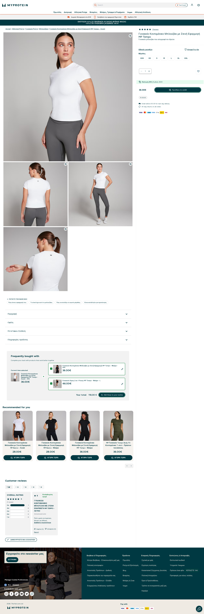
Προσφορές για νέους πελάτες (181, 575)
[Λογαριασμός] (192, 5)
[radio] (142, 58)
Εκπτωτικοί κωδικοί (177, 560)
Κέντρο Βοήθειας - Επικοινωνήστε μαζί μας (103, 560)
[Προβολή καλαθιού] (198, 5)
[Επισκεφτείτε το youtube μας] (22, 594)
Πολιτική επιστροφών (95, 565)
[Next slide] (132, 440)
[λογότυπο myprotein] (15, 5)
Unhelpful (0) (51, 529)
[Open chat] (32, 594)
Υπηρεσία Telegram (177, 565)
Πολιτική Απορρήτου (149, 575)
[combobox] (140, 5)
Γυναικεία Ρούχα (31, 29)
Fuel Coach (182, 5)
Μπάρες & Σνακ (128, 581)
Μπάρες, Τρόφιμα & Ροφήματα (112, 12)
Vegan (129, 12)
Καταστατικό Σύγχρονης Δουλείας (154, 570)
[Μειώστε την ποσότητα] (141, 71)
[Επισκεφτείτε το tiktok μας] (16, 594)
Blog (124, 570)
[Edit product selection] (122, 369)
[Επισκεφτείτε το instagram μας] (6, 594)
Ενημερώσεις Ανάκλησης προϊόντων (101, 586)
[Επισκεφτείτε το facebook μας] (11, 594)
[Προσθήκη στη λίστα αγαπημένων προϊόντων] (198, 71)
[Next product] (131, 466)
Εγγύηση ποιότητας (149, 565)
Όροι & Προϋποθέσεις (150, 581)
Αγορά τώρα (19, 458)
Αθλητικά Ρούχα (80, 12)
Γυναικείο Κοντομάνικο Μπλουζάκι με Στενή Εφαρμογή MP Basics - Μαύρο (51, 445)
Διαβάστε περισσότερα (42, 522)
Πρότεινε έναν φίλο (184, 570)
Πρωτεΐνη (57, 12)
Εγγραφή (12, 560)
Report (36, 532)
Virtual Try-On (193, 50)
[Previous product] (127, 466)
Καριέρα (145, 591)
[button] (199, 609)
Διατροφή (68, 12)
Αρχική (8, 29)
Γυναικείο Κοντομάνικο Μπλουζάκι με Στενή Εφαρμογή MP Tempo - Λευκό (77, 29)
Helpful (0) (40, 529)
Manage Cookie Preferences (16, 580)
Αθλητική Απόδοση (143, 12)
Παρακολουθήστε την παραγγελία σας (101, 575)
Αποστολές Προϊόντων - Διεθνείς (99, 570)
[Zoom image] (130, 35)
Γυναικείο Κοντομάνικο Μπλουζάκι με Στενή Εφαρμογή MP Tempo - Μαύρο (85, 445)
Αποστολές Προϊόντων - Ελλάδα (99, 581)
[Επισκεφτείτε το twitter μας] (27, 594)
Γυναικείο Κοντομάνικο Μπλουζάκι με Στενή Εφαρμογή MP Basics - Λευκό (17, 445)
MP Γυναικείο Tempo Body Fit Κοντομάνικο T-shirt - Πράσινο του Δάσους (118, 445)
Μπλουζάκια (43, 29)
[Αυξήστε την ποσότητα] (149, 71)
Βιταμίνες (93, 12)
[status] (145, 71)
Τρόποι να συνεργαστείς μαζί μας (154, 586)
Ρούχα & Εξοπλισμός (131, 565)
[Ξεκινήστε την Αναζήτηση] (95, 5)
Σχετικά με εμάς (147, 560)
